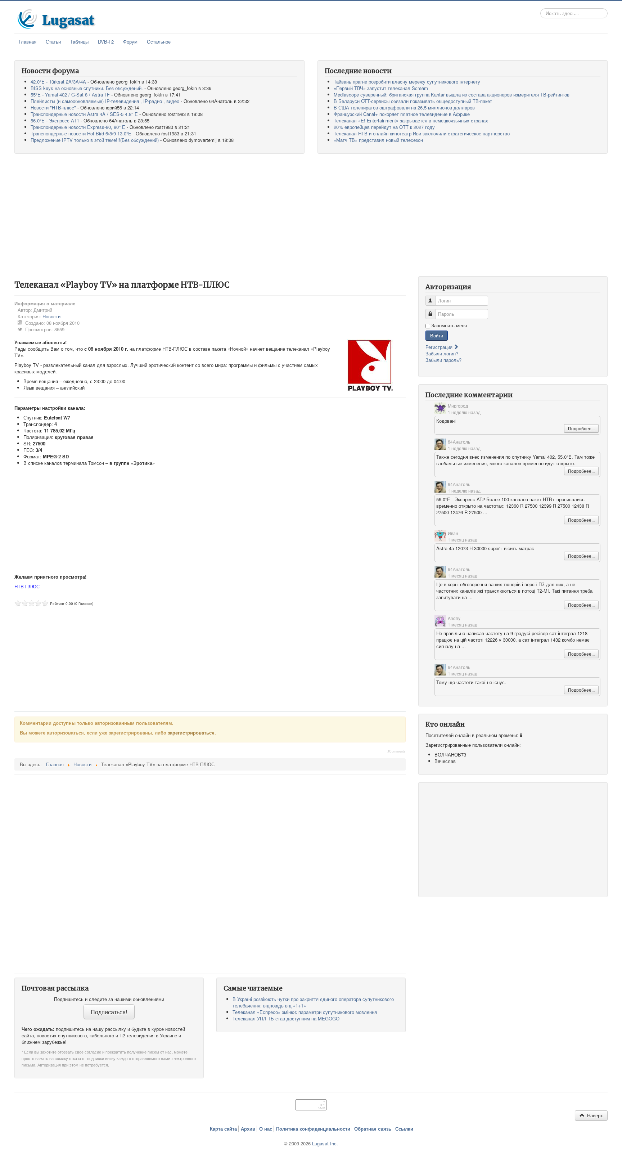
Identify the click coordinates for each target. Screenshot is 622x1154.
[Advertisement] (311, 213)
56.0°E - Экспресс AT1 (55, 120)
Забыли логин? (441, 353)
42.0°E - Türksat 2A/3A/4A (58, 81)
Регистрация (439, 346)
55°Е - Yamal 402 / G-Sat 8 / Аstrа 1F (70, 94)
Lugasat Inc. (325, 1143)
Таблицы (79, 41)
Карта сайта (223, 1129)
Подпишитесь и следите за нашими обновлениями (109, 999)
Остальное (159, 41)
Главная (27, 41)
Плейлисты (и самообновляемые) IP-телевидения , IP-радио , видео (105, 101)
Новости (51, 316)
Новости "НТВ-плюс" (53, 107)
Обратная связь (372, 1129)
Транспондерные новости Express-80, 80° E (78, 127)
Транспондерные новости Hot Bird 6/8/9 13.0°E (81, 133)
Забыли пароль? (443, 359)
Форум (130, 41)
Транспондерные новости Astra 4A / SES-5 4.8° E (84, 114)
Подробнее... (581, 428)
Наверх (594, 1115)
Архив (248, 1129)
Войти (436, 335)
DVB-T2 (106, 41)
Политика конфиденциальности (313, 1129)
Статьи (53, 41)
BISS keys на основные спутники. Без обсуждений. (87, 88)
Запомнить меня (449, 325)
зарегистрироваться (191, 732)
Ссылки (404, 1129)
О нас (265, 1129)
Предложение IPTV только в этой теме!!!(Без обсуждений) (95, 139)
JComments (396, 751)
